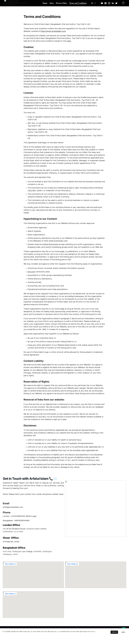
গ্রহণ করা (114, 632)
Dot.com (31, 272)
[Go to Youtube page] (103, 3)
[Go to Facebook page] (106, 3)
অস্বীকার (123, 632)
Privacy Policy (61, 3)
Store (52, 3)
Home (45, 3)
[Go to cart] (123, 3)
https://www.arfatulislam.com (53, 31)
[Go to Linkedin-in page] (113, 3)
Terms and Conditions (78, 3)
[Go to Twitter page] (116, 3)
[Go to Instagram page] (110, 3)
